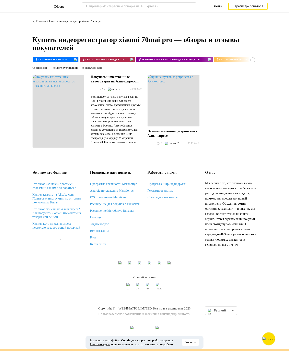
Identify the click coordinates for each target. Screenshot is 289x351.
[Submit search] (192, 6)
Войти (217, 6)
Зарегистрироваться (248, 6)
